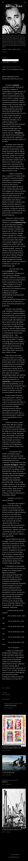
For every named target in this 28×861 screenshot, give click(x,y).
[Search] (25, 2)
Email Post (7, 687)
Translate (14, 62)
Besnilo (5, 782)
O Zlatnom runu (8, 772)
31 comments (8, 784)
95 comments (8, 774)
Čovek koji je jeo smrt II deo (12, 829)
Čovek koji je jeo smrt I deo (12, 748)
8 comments (7, 750)
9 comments (7, 831)
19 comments (10, 707)
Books (9, 49)
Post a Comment (6, 694)
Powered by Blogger (15, 854)
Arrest (14, 49)
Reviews (4, 49)
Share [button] (3, 687)
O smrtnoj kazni (10, 705)
